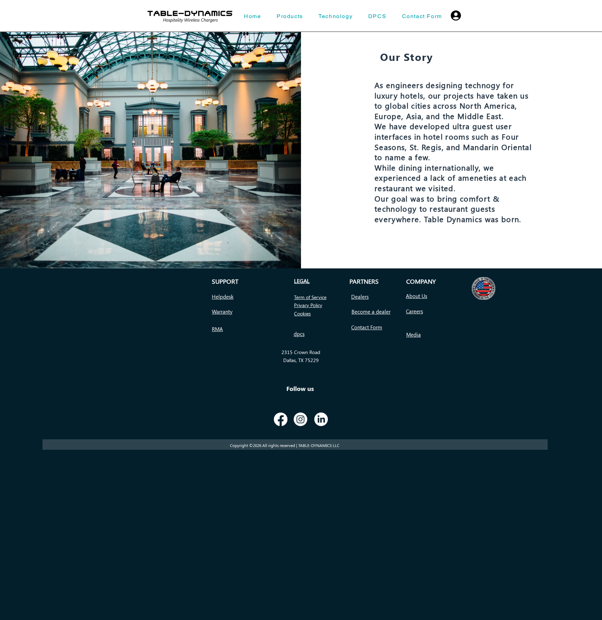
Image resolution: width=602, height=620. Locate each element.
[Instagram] (300, 419)
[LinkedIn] (321, 419)
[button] (222, 297)
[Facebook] (280, 419)
